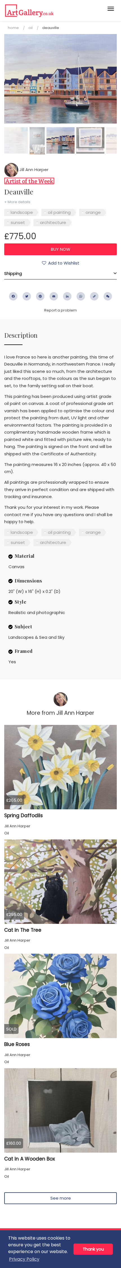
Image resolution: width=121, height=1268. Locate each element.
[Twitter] (27, 296)
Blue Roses (17, 1044)
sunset (18, 222)
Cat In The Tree (22, 930)
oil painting (59, 212)
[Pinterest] (40, 296)
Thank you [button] (93, 1249)
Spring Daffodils (23, 815)
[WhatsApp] (81, 296)
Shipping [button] (13, 273)
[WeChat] (108, 296)
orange (93, 212)
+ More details (17, 202)
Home (13, 27)
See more (60, 1198)
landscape (22, 212)
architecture (53, 222)
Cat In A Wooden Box (29, 1158)
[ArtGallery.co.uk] (48, 10)
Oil (30, 27)
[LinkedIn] (67, 296)
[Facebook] (13, 296)
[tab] (60, 273)
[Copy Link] (94, 296)
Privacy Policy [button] (24, 1259)
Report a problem (60, 310)
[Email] (54, 296)
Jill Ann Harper (33, 169)
